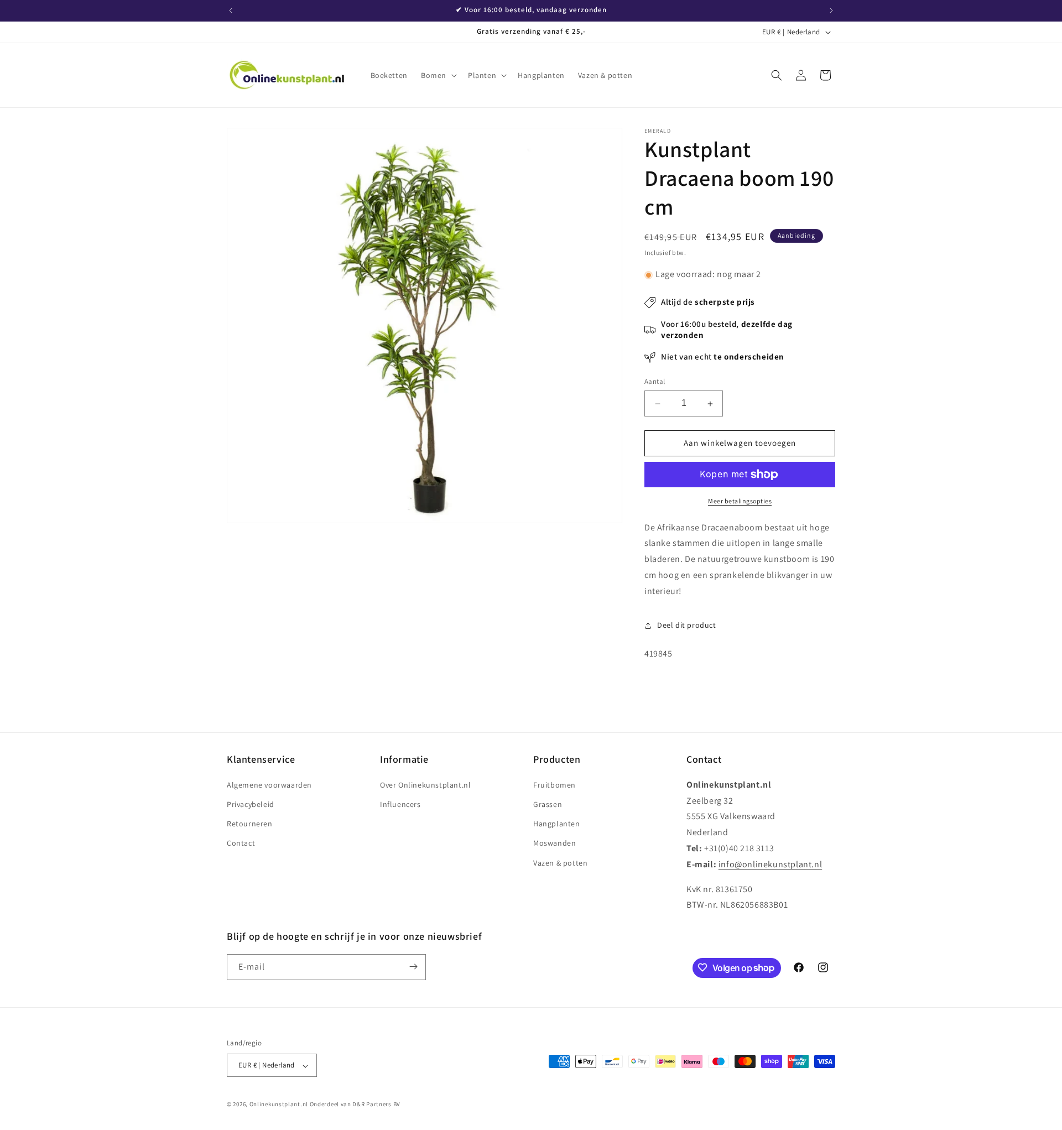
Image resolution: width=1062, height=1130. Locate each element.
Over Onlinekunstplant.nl (425, 784)
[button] (437, 75)
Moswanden (554, 843)
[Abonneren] (413, 967)
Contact (241, 843)
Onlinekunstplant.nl (278, 1104)
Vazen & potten (560, 862)
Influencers (400, 804)
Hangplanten (556, 824)
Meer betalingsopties (740, 501)
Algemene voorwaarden (269, 784)
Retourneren (250, 824)
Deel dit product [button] (686, 626)
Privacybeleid (250, 804)
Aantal (654, 382)
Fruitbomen (554, 784)
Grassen (547, 804)
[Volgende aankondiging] (831, 10)
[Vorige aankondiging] (230, 10)
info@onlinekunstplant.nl (770, 863)
